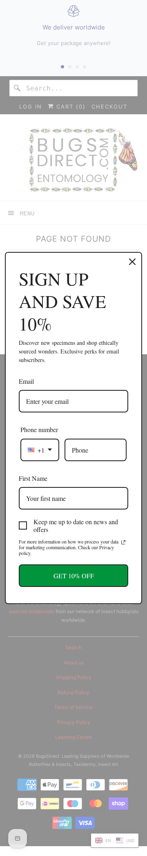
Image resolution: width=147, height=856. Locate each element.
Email (26, 381)
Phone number (39, 429)
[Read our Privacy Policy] (123, 542)
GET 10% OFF (73, 575)
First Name (33, 478)
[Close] (132, 262)
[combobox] (39, 450)
